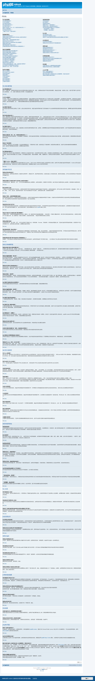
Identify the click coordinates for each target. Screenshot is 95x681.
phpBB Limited (33, 629)
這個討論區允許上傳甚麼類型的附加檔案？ (52, 65)
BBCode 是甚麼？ (6, 70)
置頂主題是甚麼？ (6, 78)
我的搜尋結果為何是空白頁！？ (49, 50)
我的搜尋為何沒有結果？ (48, 48)
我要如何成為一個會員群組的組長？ (50, 26)
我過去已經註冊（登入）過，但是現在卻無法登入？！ (14, 27)
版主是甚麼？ (46, 22)
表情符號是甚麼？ (6, 73)
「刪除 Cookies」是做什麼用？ (9, 31)
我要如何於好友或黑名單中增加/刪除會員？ (52, 43)
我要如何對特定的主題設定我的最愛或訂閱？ (52, 58)
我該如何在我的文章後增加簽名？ (10, 53)
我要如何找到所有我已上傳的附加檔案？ (51, 66)
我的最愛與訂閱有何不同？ (48, 57)
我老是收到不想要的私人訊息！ (49, 35)
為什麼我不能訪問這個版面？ (9, 58)
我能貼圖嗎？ (5, 74)
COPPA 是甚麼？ (6, 22)
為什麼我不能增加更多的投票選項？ (10, 56)
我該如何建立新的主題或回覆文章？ (10, 50)
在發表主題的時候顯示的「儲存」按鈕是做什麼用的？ (14, 63)
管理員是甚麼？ (46, 20)
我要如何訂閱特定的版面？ (48, 59)
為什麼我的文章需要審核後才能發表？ (11, 65)
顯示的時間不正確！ (7, 38)
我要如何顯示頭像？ (7, 43)
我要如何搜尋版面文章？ (48, 47)
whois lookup (61, 644)
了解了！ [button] (87, 678)
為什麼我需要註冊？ (7, 20)
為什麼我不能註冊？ (7, 23)
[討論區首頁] (8, 4)
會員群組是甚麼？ (47, 23)
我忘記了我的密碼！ (7, 28)
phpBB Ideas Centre (46, 637)
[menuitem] (5, 10)
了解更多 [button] (34, 678)
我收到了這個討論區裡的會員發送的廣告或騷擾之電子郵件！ (56, 37)
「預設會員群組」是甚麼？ (48, 28)
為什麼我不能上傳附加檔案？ (9, 59)
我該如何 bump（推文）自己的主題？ (11, 66)
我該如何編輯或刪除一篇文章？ (9, 52)
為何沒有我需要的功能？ (48, 72)
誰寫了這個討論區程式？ (48, 71)
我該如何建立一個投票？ (8, 54)
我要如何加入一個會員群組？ (49, 24)
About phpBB (6, 630)
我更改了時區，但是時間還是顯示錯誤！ (11, 39)
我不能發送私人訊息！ (48, 34)
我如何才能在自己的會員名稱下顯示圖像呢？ (12, 42)
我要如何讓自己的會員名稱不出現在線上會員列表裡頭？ (15, 37)
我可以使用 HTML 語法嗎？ (9, 72)
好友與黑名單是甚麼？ (48, 41)
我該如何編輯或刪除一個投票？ (9, 57)
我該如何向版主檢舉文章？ (8, 62)
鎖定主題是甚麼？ (6, 80)
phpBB (38, 207)
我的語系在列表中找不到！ (8, 41)
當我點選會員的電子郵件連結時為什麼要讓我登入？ (14, 46)
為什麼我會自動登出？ (7, 30)
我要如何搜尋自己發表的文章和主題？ (51, 52)
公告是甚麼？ (5, 77)
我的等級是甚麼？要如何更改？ (9, 45)
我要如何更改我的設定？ (8, 35)
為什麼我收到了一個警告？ (8, 61)
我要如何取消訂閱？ (47, 61)
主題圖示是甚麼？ (6, 81)
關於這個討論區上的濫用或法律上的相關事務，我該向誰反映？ (56, 73)
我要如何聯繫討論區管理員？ (49, 75)
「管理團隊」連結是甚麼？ (48, 30)
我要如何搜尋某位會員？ (48, 51)
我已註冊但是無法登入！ (8, 24)
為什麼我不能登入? (7, 26)
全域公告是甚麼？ (6, 76)
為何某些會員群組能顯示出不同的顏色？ (51, 27)
